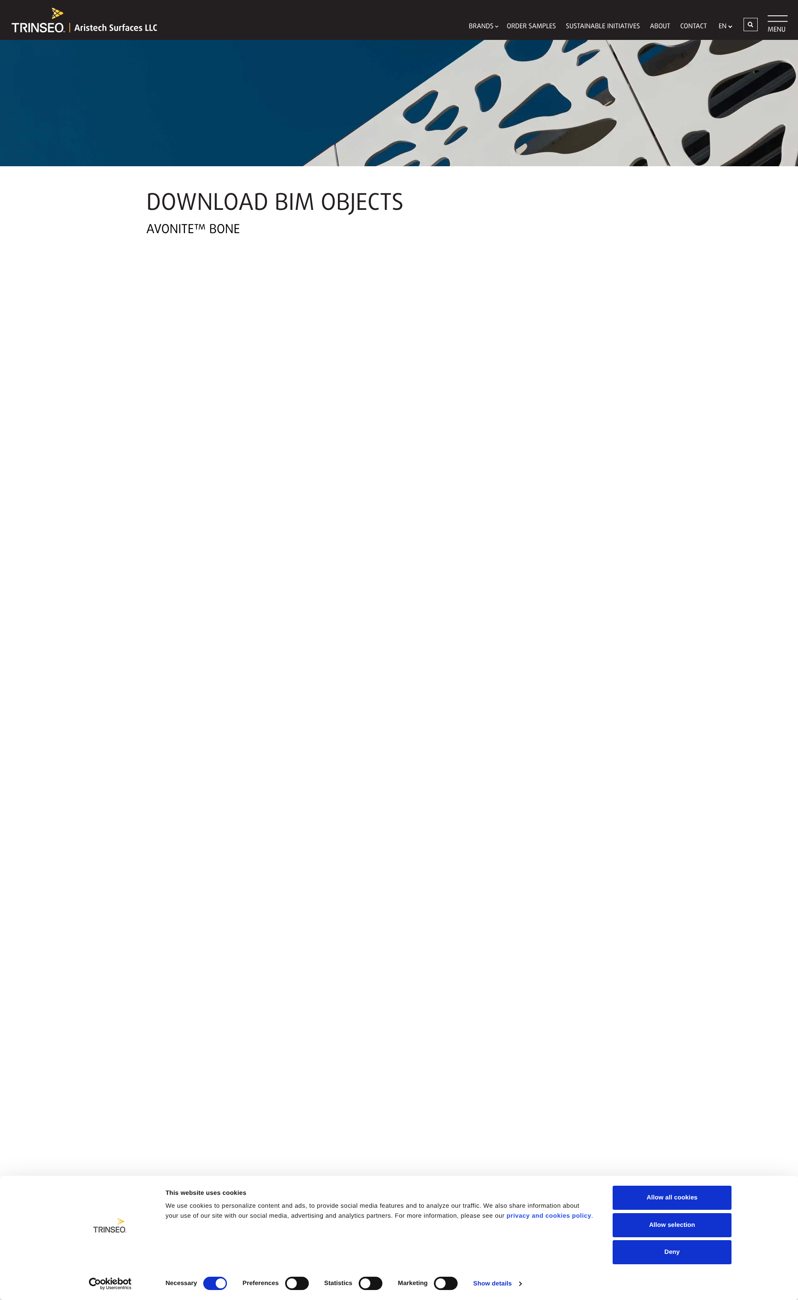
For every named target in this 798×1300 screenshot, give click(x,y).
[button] (750, 24)
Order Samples (531, 26)
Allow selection (672, 1225)
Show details (492, 1283)
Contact (693, 26)
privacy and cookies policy (549, 1215)
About (660, 26)
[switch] (297, 1283)
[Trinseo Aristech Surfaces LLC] (80, 19)
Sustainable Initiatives (603, 26)
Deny (672, 1252)
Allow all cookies (672, 1197)
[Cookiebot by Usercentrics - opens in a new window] (110, 1284)
